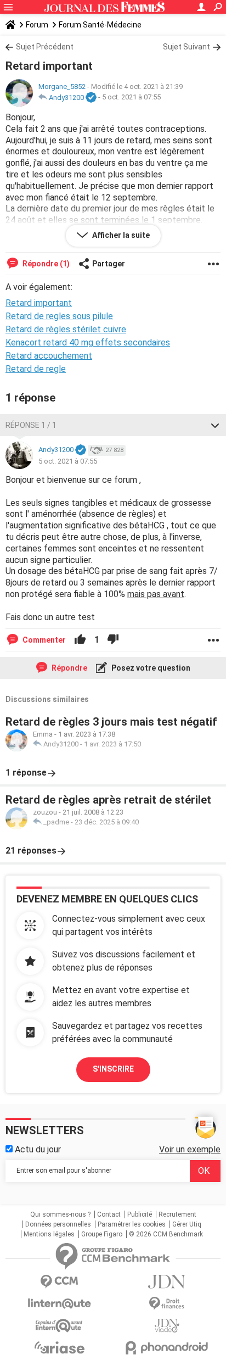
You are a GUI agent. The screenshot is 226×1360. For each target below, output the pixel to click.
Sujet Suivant (186, 46)
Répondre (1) (45, 263)
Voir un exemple (190, 1149)
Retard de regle (35, 369)
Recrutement (177, 1214)
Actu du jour (37, 1149)
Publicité (139, 1214)
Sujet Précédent (45, 46)
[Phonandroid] (167, 1348)
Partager (108, 263)
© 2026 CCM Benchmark (166, 1234)
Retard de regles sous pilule (59, 316)
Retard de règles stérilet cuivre (65, 329)
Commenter (43, 640)
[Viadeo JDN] (167, 1326)
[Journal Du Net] (167, 1282)
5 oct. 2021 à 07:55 (131, 97)
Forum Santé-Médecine (100, 24)
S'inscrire (113, 1068)
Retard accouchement (48, 355)
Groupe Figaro (101, 1234)
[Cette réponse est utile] (80, 640)
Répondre (68, 668)
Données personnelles (58, 1224)
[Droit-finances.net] (167, 1304)
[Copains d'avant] (59, 1326)
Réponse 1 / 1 (30, 425)
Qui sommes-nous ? (60, 1214)
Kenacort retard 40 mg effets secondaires (87, 342)
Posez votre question (150, 668)
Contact (109, 1214)
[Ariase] (59, 1347)
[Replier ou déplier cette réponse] (215, 425)
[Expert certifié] (91, 98)
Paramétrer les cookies (132, 1224)
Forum (37, 24)
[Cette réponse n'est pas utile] (113, 640)
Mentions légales (49, 1234)
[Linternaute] (59, 1303)
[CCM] (59, 1282)
